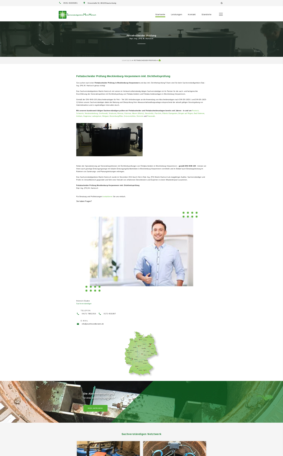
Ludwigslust (96, 116)
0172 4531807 (110, 314)
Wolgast (105, 116)
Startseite (160, 14)
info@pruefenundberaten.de (93, 324)
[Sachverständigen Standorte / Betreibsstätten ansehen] (141, 354)
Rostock (195, 111)
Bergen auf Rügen (185, 113)
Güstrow (127, 113)
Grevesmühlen (130, 116)
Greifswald (103, 113)
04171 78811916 (89, 314)
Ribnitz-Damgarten (169, 113)
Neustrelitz (149, 113)
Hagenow (87, 116)
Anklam (79, 116)
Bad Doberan (199, 113)
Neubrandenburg (91, 113)
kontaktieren (107, 196)
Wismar (120, 113)
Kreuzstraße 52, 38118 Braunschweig (101, 3)
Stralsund (112, 113)
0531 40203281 (70, 3)
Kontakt (192, 14)
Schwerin (80, 113)
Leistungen (176, 14)
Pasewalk (151, 116)
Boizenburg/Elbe (116, 116)
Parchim (158, 113)
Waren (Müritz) (138, 113)
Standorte (206, 14)
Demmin (140, 116)
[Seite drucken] (159, 60)
